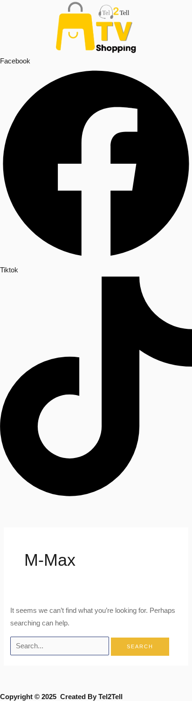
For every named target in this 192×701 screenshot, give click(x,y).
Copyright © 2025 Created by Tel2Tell (61, 697)
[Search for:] (60, 646)
